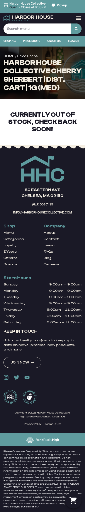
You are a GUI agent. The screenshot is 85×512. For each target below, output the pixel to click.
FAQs (48, 251)
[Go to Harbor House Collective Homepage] (42, 169)
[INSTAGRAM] (6, 377)
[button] (35, 5)
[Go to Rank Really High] (42, 439)
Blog (48, 258)
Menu (8, 233)
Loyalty (10, 245)
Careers (51, 264)
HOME (8, 56)
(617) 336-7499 (42, 204)
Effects (10, 251)
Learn (49, 245)
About (50, 233)
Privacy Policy (32, 423)
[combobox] (37, 28)
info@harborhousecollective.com (42, 212)
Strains (10, 258)
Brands (10, 264)
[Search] (76, 28)
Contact (51, 239)
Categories (13, 239)
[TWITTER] (16, 377)
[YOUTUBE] (27, 377)
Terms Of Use (53, 423)
